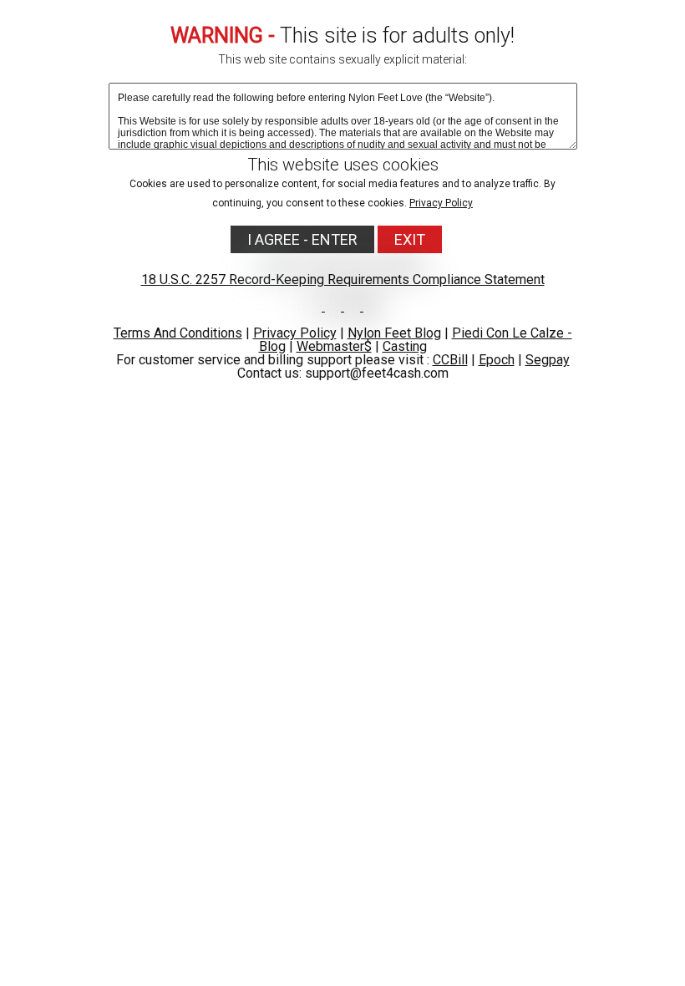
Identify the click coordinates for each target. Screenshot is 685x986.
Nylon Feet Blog (394, 333)
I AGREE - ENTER (302, 239)
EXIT (409, 239)
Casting (405, 346)
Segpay (547, 360)
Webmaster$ (334, 346)
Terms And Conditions (178, 333)
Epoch (497, 360)
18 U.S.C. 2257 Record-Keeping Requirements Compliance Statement (343, 279)
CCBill (450, 360)
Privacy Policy (441, 203)
